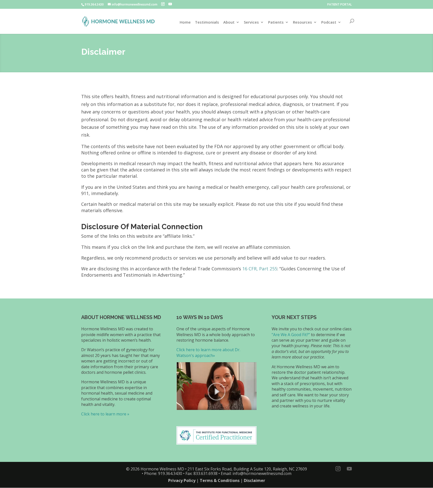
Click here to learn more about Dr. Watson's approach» (208, 352)
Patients (276, 22)
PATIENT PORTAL (339, 4)
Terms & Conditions (220, 480)
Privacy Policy (181, 480)
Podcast (328, 22)
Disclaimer (254, 480)
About (229, 22)
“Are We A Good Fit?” (291, 334)
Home (185, 22)
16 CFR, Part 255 (259, 269)
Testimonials (207, 22)
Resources (302, 22)
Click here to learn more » (105, 414)
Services (251, 22)
